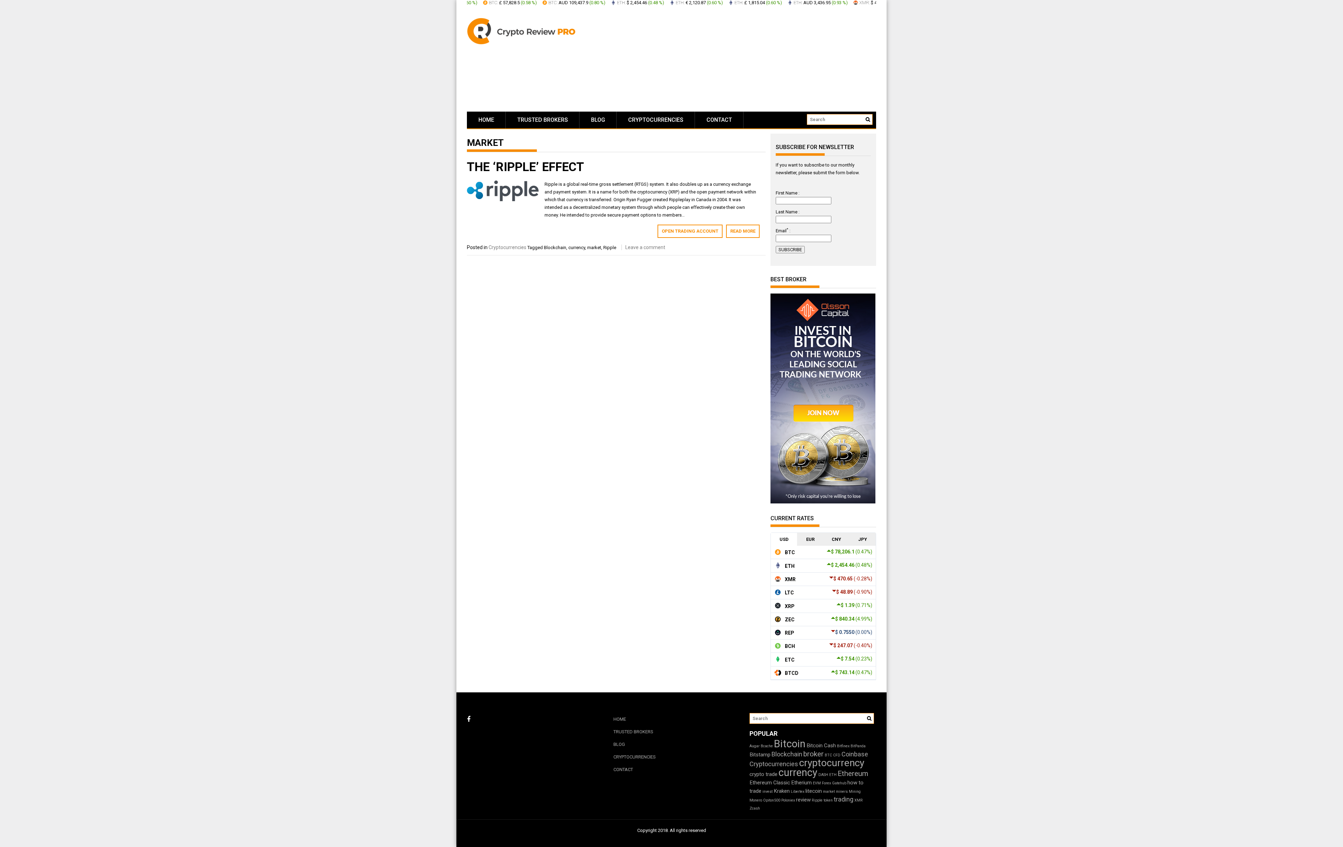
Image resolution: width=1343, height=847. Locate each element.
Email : (783, 230)
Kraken (782, 791)
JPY (862, 539)
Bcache (767, 746)
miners (842, 791)
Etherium (801, 782)
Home (486, 120)
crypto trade (763, 774)
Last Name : (788, 211)
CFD (836, 755)
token (828, 800)
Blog (598, 120)
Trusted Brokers (542, 120)
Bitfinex (843, 746)
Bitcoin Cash (821, 745)
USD (784, 539)
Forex (826, 783)
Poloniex (788, 800)
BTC (828, 755)
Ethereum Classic (769, 782)
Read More (742, 231)
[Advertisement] (738, 59)
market (594, 247)
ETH (833, 774)
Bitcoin (789, 744)
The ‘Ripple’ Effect (525, 167)
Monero (755, 800)
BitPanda (858, 746)
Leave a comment (645, 247)
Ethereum (853, 773)
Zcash (754, 808)
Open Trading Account (690, 231)
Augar (754, 746)
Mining (855, 791)
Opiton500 (771, 800)
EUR (810, 539)
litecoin (813, 791)
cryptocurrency (831, 763)
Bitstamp (759, 754)
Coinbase (854, 754)
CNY (836, 539)
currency (576, 247)
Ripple (609, 247)
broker (813, 754)
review (803, 800)
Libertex (797, 791)
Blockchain (555, 247)
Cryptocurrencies (655, 120)
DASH (823, 774)
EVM (817, 783)
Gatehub (839, 783)
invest (767, 791)
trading (843, 799)
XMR (858, 800)
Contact (719, 120)
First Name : (788, 193)
